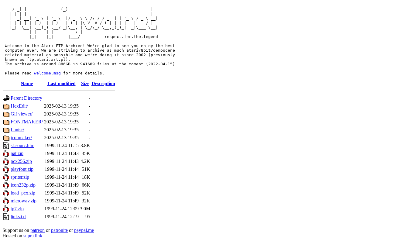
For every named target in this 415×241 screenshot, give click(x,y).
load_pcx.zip (23, 192)
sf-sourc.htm (22, 145)
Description (103, 83)
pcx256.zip (21, 161)
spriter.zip (20, 177)
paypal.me (84, 230)
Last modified (61, 83)
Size (85, 83)
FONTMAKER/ (27, 121)
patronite (59, 230)
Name (27, 83)
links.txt (18, 216)
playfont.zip (22, 169)
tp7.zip (17, 208)
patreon (37, 230)
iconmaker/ (21, 137)
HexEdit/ (19, 105)
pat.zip (17, 153)
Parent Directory (26, 98)
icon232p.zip (23, 185)
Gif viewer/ (22, 113)
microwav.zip (23, 200)
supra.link (32, 235)
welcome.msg (47, 73)
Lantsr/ (17, 129)
